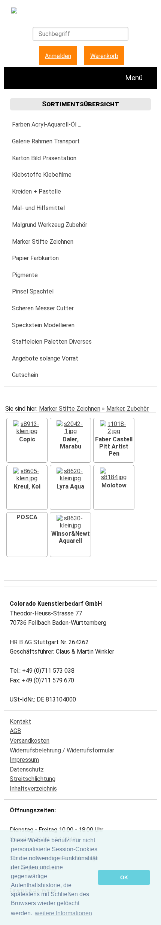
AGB (15, 730)
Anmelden (58, 56)
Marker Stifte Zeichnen (69, 408)
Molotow (114, 485)
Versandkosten (29, 740)
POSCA (26, 517)
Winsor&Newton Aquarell (74, 537)
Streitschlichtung (32, 778)
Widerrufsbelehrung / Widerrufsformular (62, 750)
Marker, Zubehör (127, 408)
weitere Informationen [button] (63, 913)
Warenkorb (104, 56)
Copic (27, 439)
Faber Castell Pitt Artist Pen (114, 446)
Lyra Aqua (70, 486)
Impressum (24, 759)
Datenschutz (27, 769)
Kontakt (20, 721)
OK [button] (124, 877)
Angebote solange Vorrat (45, 358)
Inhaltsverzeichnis (33, 788)
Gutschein (25, 374)
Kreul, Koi (27, 486)
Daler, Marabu (70, 443)
